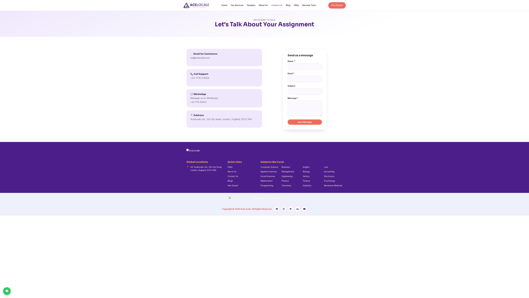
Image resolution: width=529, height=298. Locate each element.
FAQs (296, 5)
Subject (291, 86)
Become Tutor (309, 5)
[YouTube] (304, 208)
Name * (291, 61)
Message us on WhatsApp (204, 98)
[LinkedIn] (297, 208)
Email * (291, 73)
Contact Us (276, 5)
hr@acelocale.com (200, 57)
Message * (293, 98)
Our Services (237, 5)
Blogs (230, 181)
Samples (251, 5)
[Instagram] (283, 208)
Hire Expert (337, 5)
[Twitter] (290, 208)
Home (224, 5)
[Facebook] (276, 208)
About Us (263, 5)
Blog (288, 5)
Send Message (305, 122)
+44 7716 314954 (199, 78)
